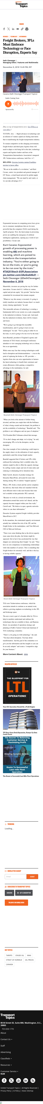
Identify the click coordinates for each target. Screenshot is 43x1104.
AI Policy (16, 1091)
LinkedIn (25, 1080)
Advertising (6, 1052)
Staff (3, 1045)
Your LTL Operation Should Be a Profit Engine (19, 707)
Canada (9, 964)
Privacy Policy (6, 1091)
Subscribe (9, 893)
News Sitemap (27, 1091)
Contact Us (6, 1039)
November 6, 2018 (13, 281)
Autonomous (23, 37)
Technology (13, 37)
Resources (6, 1065)
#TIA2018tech (10, 271)
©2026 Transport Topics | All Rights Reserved (19, 1088)
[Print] (27, 29)
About (3, 1033)
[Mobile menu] (3, 3)
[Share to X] (8, 29)
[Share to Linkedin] (13, 29)
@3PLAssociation (28, 271)
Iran (29, 955)
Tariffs (9, 955)
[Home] (21, 5)
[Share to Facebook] (4, 29)
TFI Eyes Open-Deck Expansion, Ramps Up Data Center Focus (20, 733)
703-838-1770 (8, 1029)
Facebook (4, 1080)
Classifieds (6, 1058)
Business (5, 37)
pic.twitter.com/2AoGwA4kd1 (19, 275)
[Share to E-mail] (17, 29)
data (26, 654)
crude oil (19, 955)
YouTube (18, 1080)
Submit (32, 877)
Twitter (11, 1080)
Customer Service (9, 1071)
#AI (15, 251)
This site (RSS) (32, 1080)
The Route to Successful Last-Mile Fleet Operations (21, 776)
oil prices (29, 960)
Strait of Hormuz (14, 960)
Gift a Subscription (25, 893)
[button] (22, 29)
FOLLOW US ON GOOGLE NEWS (16, 902)
